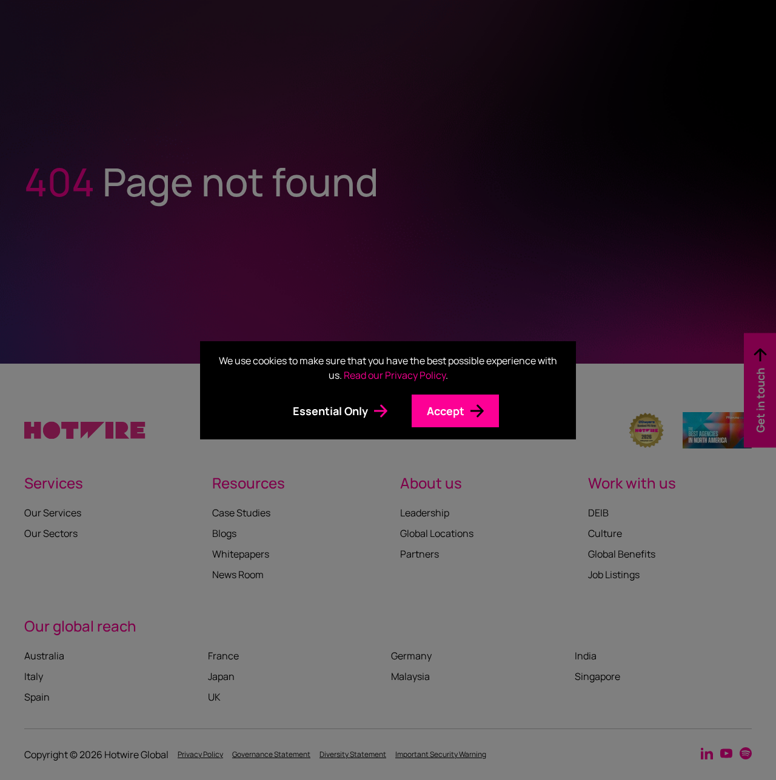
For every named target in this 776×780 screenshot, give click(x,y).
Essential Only (330, 411)
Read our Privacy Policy (395, 375)
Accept (445, 411)
